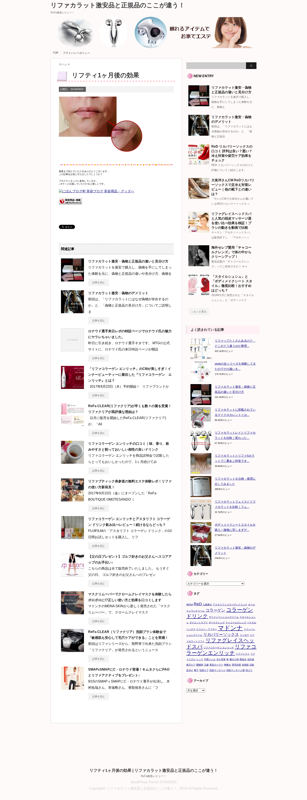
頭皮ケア (204, 670)
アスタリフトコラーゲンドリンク (230, 604)
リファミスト (243, 654)
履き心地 (234, 659)
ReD (198, 604)
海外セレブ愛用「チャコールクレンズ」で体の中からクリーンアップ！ (231, 252)
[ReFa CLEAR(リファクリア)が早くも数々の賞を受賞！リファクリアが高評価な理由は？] (72, 424)
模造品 (243, 659)
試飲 (252, 664)
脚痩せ (227, 664)
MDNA (189, 604)
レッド (199, 659)
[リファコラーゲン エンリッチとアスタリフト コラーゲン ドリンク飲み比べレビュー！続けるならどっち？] (72, 537)
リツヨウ (244, 635)
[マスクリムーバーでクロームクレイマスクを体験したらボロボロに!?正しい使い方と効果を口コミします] (72, 612)
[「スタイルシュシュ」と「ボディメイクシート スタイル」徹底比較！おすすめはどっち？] (198, 293)
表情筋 (245, 664)
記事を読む (98, 282)
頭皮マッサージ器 (235, 670)
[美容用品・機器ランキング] (70, 206)
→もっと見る (198, 311)
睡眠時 (199, 664)
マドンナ (230, 627)
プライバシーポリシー (76, 53)
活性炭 (250, 659)
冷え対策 (221, 659)
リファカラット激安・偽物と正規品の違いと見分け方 (128, 261)
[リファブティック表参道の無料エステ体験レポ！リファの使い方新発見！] (72, 499)
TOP (55, 52)
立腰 (206, 664)
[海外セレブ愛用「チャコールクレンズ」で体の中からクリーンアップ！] (198, 264)
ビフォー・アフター (206, 629)
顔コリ (249, 670)
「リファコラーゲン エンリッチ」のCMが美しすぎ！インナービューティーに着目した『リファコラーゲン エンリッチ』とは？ (130, 374)
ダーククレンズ (217, 622)
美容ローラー (216, 664)
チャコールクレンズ (236, 622)
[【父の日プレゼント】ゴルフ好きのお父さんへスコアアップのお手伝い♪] (72, 575)
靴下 (196, 670)
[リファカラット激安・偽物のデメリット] (72, 311)
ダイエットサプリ (198, 622)
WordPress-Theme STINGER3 (153, 782)
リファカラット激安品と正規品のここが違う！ (118, 5)
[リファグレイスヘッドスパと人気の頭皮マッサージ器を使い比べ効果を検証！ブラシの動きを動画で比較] (198, 231)
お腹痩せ (207, 604)
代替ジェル (210, 659)
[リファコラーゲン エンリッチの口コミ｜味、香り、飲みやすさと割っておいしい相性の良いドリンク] (72, 462)
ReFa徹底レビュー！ (153, 776)
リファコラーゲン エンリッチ (218, 647)
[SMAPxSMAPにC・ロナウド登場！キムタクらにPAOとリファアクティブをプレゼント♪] (72, 688)
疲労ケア (190, 664)
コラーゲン (215, 610)
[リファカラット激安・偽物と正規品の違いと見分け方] (72, 279)
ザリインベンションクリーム (224, 617)
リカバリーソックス (221, 634)
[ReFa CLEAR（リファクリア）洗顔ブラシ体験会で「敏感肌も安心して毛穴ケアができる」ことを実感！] (72, 650)
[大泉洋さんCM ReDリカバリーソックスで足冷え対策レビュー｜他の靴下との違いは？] (198, 197)
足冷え (189, 670)
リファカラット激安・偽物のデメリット (118, 293)
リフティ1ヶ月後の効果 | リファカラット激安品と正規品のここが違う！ (153, 770)
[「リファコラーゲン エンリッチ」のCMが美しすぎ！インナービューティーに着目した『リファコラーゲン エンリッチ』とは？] (72, 387)
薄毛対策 (236, 664)
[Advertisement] (221, 724)
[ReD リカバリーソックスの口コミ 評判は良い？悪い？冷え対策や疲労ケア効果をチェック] (198, 163)
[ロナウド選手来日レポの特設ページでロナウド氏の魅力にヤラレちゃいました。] (72, 349)
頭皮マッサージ (217, 670)
